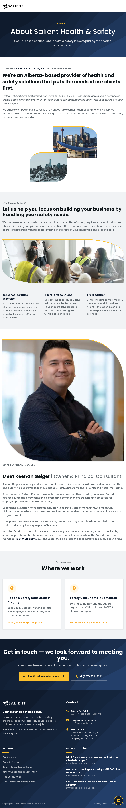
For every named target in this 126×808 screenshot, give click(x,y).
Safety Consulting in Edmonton (19, 771)
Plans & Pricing (10, 762)
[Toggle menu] (120, 6)
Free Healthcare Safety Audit (18, 781)
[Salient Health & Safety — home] (12, 6)
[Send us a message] (118, 800)
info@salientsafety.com (83, 720)
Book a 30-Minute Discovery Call (43, 676)
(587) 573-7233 (79, 711)
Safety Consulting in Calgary (18, 766)
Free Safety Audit (12, 776)
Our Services (9, 757)
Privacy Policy (100, 803)
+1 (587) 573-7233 (91, 676)
